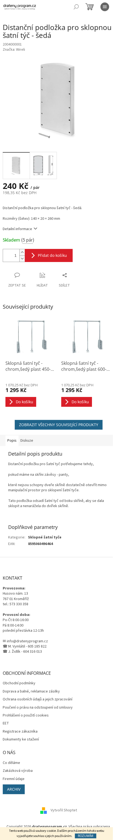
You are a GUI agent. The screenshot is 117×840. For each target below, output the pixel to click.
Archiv (13, 789)
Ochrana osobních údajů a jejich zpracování (37, 699)
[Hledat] (76, 6)
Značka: (14, 49)
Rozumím (85, 835)
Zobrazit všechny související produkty (58, 424)
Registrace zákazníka (20, 731)
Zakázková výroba (18, 770)
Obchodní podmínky (19, 683)
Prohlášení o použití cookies (26, 715)
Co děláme (11, 763)
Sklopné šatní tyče (44, 537)
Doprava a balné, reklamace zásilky (31, 691)
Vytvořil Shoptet (64, 810)
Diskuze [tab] (26, 440)
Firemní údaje (13, 779)
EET (6, 723)
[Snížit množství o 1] (22, 258)
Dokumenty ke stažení (21, 739)
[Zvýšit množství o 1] (22, 252)
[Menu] (104, 6)
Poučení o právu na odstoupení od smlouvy (38, 707)
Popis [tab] (12, 440)
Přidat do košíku (52, 255)
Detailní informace (17, 229)
